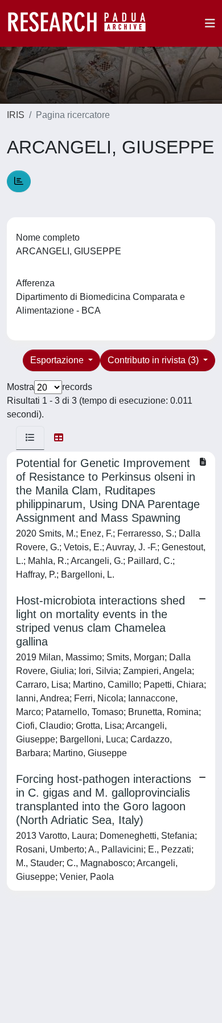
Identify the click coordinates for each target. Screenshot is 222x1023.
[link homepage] (82, 23)
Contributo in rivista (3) (154, 360)
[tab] (30, 438)
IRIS (15, 115)
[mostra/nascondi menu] (210, 23)
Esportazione (58, 360)
